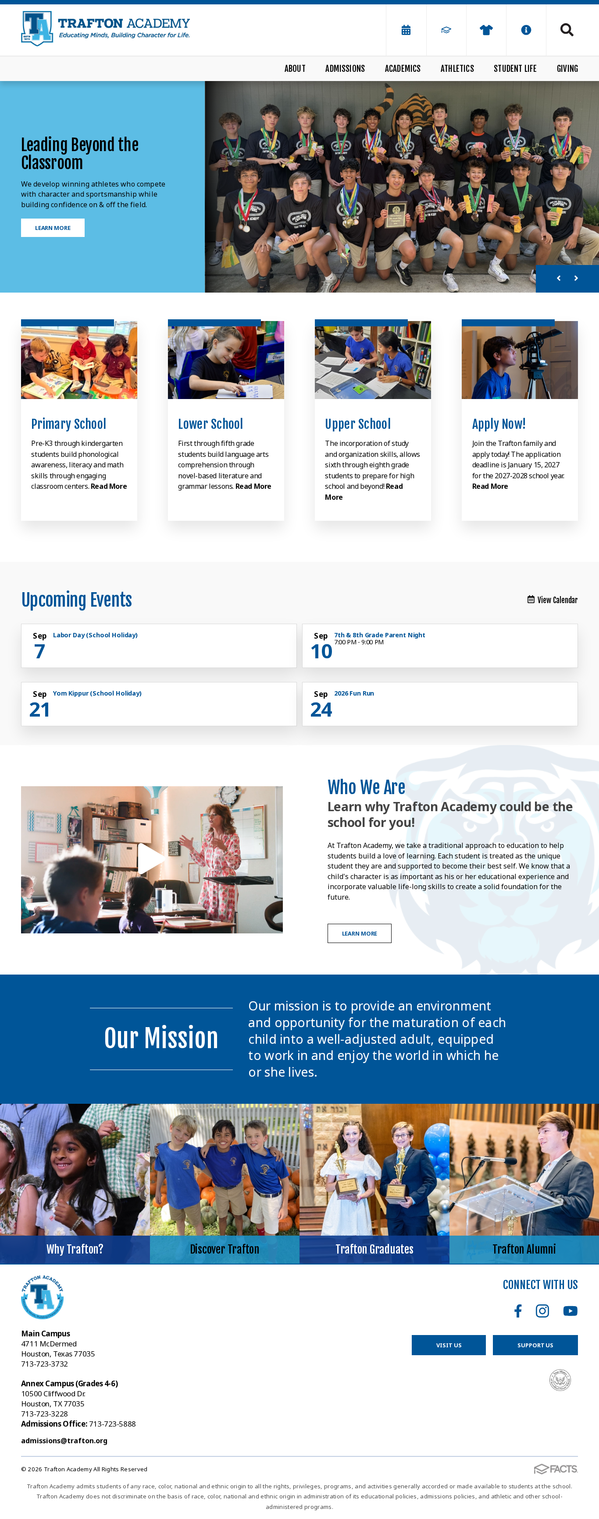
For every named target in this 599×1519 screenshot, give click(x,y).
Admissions (345, 69)
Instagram (542, 1311)
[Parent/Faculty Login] (446, 30)
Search (562, 29)
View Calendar (558, 600)
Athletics (457, 69)
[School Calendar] (406, 30)
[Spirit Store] (486, 30)
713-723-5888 (78, 1424)
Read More (109, 486)
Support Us (535, 1345)
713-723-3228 (44, 1414)
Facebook (518, 1311)
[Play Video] (152, 859)
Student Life (515, 69)
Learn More (53, 228)
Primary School (68, 424)
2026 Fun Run (354, 693)
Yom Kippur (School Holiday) (97, 693)
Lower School (210, 424)
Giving (567, 69)
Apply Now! (499, 424)
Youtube (570, 1311)
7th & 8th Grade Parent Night (379, 635)
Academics (403, 69)
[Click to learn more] (79, 360)
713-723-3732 (44, 1364)
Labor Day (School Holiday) (95, 635)
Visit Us (448, 1345)
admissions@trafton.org (64, 1440)
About (295, 69)
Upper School (357, 424)
